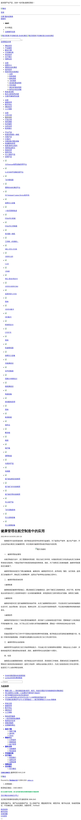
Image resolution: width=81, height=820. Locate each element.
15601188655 (5, 772)
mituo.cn (30, 780)
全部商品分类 (6, 42)
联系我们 (12, 757)
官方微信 (12, 769)
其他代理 (8, 150)
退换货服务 (9, 723)
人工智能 (8, 712)
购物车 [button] (3, 19)
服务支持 (8, 746)
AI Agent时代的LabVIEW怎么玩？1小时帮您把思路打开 (25, 697)
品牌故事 (12, 762)
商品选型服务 (10, 716)
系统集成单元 (10, 148)
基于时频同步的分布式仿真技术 (17, 695)
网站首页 (8, 46)
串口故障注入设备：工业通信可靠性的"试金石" (22, 693)
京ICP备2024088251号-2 (9, 795)
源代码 (11, 733)
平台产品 (8, 132)
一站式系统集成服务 (12, 718)
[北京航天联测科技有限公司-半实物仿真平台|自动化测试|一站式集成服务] (27, 36)
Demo (11, 735)
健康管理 (8, 706)
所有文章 (8, 703)
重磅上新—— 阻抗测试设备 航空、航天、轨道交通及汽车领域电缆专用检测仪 (34, 691)
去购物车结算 (10, 32)
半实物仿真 (9, 753)
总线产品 (8, 137)
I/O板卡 (8, 139)
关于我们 (8, 755)
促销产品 (8, 157)
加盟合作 (12, 760)
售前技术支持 (10, 721)
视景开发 (8, 152)
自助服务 (12, 749)
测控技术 (8, 710)
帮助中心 (8, 737)
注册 (2, 16)
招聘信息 (8, 764)
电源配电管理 (10, 143)
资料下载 (12, 731)
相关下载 (8, 729)
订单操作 (12, 740)
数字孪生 (8, 708)
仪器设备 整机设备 (12, 141)
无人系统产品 (10, 154)
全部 (6, 63)
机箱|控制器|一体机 (12, 134)
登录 (2, 12)
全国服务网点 (10, 725)
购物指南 (12, 742)
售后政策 (12, 751)
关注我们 (8, 766)
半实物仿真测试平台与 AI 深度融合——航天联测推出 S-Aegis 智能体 (30, 699)
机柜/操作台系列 (11, 145)
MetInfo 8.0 (13, 780)
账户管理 (12, 744)
